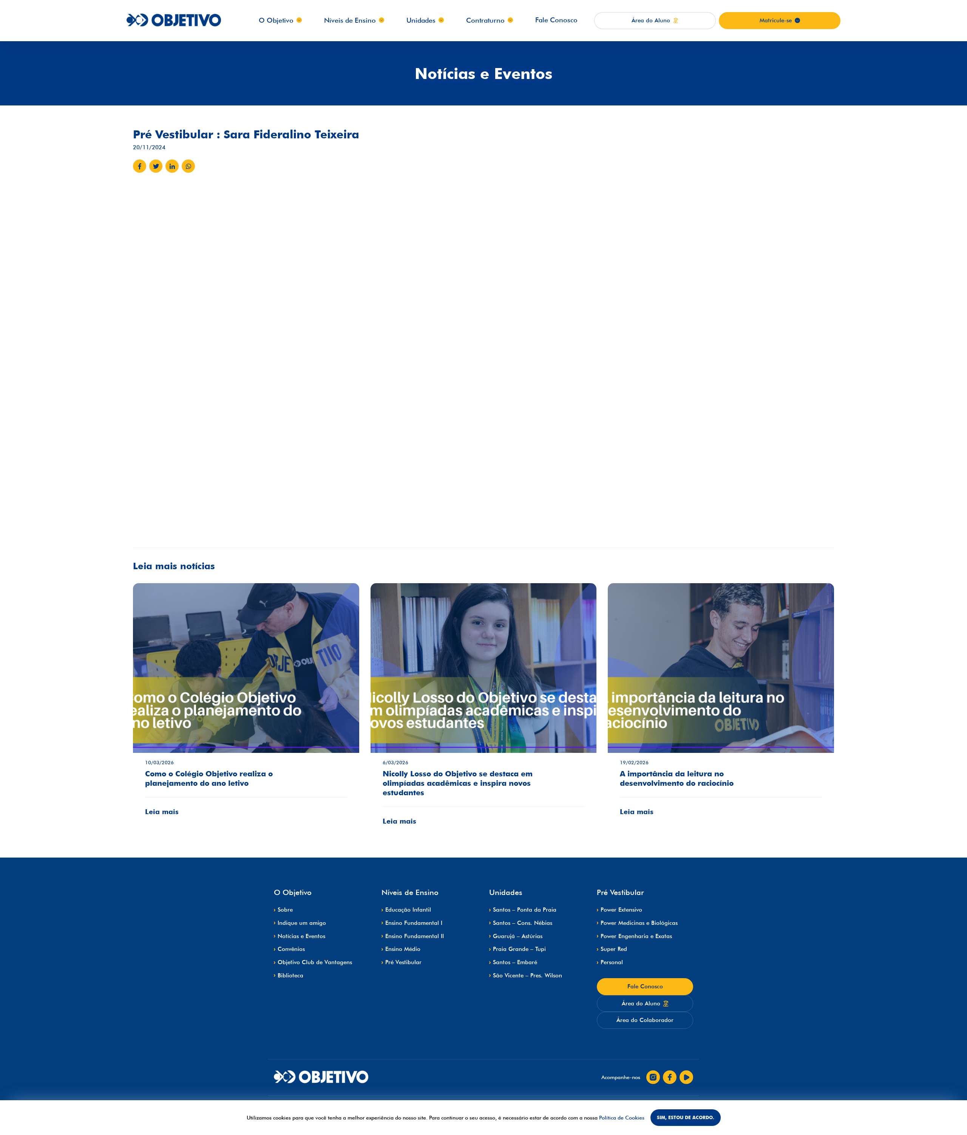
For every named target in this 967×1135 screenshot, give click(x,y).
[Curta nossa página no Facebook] (670, 1077)
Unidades (421, 20)
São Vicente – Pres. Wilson (527, 975)
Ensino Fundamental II (414, 936)
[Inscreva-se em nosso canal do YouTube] (686, 1077)
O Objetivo (276, 20)
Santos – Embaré (515, 962)
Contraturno (485, 20)
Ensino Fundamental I (413, 923)
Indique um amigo (302, 923)
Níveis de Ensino (350, 20)
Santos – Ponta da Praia (524, 909)
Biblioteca (290, 975)
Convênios (291, 949)
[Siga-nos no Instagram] (653, 1077)
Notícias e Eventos (301, 936)
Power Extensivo (621, 909)
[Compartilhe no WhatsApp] (188, 166)
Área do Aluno (641, 1003)
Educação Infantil (408, 909)
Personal (612, 962)
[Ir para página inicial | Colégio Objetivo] (321, 1077)
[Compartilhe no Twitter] (155, 166)
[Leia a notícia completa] (246, 705)
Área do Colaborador (645, 1020)
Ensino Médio (402, 949)
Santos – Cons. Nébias (522, 923)
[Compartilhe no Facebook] (139, 166)
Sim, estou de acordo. (685, 1117)
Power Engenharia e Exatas (636, 936)
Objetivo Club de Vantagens (315, 962)
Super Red (614, 949)
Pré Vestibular (403, 962)
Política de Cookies (621, 1118)
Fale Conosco (556, 20)
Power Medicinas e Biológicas (639, 923)
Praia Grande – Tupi (519, 949)
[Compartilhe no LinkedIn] (172, 166)
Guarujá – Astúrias (517, 936)
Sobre (285, 909)
